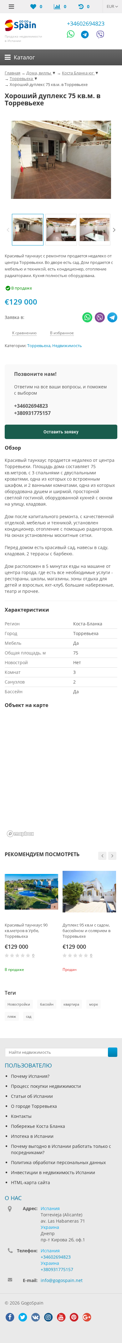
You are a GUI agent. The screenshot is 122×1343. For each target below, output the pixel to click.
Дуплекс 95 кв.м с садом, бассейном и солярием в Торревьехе (86, 930)
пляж (12, 1016)
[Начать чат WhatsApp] (73, 35)
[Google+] (87, 1317)
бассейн (46, 1004)
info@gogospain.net (62, 1280)
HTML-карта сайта (30, 1182)
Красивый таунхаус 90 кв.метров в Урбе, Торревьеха (26, 930)
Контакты (21, 1116)
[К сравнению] (44, 968)
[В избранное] (54, 968)
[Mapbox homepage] (20, 833)
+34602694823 (85, 23)
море (93, 1004)
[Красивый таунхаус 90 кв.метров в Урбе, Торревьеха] (31, 891)
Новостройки (19, 1004)
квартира (71, 1004)
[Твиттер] (23, 1317)
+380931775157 (32, 413)
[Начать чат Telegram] (87, 35)
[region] (61, 776)
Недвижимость (67, 345)
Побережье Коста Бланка (38, 1126)
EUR (111, 6)
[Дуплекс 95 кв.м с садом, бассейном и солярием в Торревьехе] (89, 891)
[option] (27, 229)
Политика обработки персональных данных (58, 1162)
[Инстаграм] (48, 1317)
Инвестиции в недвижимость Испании (53, 1172)
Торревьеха (38, 345)
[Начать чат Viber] (100, 35)
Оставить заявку (61, 431)
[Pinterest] (74, 1317)
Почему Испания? (30, 1076)
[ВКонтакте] (35, 1317)
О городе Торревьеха (34, 1106)
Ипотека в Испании (32, 1136)
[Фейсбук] (10, 1317)
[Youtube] (61, 1317)
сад (28, 1016)
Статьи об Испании (32, 1096)
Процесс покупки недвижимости (46, 1086)
